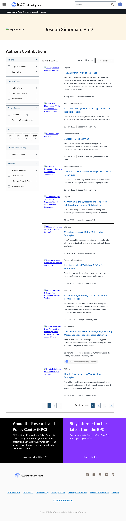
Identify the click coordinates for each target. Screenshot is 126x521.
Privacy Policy (58, 492)
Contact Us (28, 492)
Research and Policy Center (17, 12)
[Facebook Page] (94, 474)
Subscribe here (91, 457)
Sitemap (115, 492)
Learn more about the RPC (34, 457)
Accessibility (42, 492)
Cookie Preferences (63, 500)
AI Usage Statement (77, 492)
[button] (82, 60)
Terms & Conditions (99, 492)
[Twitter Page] (100, 474)
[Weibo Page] (106, 474)
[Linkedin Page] (87, 474)
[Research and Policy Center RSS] (113, 474)
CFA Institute (13, 492)
